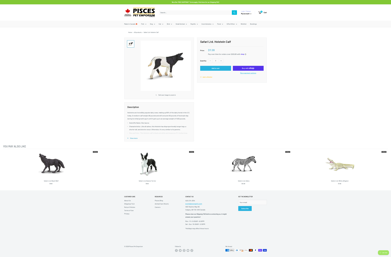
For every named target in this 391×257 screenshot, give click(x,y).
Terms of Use (129, 210)
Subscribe (245, 208)
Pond (219, 24)
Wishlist (244, 24)
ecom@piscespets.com (193, 204)
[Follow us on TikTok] (191, 250)
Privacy (126, 214)
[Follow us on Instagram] (184, 250)
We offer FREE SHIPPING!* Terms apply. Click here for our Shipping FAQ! (195, 2)
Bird (168, 24)
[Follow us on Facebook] (176, 250)
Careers (157, 207)
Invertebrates (206, 24)
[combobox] (195, 12)
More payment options (248, 73)
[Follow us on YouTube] (188, 250)
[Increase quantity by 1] (221, 61)
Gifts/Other (231, 24)
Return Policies (129, 207)
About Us (127, 200)
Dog (151, 24)
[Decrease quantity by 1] (210, 61)
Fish (142, 24)
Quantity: (203, 61)
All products (138, 32)
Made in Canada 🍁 (131, 24)
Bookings (253, 24)
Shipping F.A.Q (129, 204)
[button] (206, 77)
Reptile (193, 24)
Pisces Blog (159, 200)
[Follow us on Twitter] (180, 250)
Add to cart (216, 68)
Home (130, 32)
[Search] (234, 12)
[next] (386, 168)
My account (245, 14)
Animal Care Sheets (162, 204)
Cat (160, 24)
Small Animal (180, 24)
